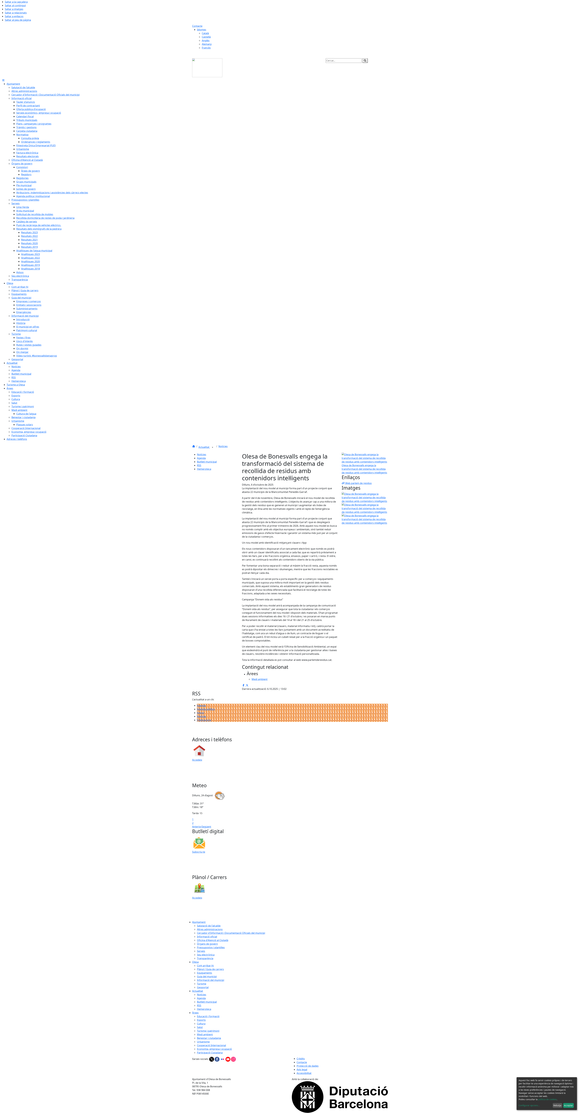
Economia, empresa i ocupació (214, 1049)
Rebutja (557, 1105)
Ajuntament (199, 922)
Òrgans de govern (207, 943)
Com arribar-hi (205, 965)
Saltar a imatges (14, 9)
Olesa (195, 962)
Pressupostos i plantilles (211, 947)
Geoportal (203, 987)
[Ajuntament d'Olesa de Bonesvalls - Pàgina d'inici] (207, 67)
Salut (200, 1027)
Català (205, 33)
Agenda (201, 458)
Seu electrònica (205, 954)
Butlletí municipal (207, 461)
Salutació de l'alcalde (209, 925)
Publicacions (204, 720)
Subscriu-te (198, 852)
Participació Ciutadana (210, 1052)
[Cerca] (365, 60)
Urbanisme (203, 1041)
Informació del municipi (210, 980)
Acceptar (568, 1105)
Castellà (206, 37)
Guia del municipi (207, 976)
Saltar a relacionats (16, 12)
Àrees (195, 1012)
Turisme (201, 983)
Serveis (201, 951)
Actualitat (204, 447)
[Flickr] (223, 1059)
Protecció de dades (308, 1066)
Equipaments (204, 972)
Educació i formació (208, 1016)
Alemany (207, 44)
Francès (206, 47)
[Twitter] (212, 1059)
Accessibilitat (304, 1073)
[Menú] (3, 80)
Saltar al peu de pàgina (18, 20)
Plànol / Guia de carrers (210, 969)
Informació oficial (207, 936)
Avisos (200, 712)
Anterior (197, 826)
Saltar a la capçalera (16, 1)
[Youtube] (228, 1059)
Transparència (205, 958)
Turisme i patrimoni (208, 1030)
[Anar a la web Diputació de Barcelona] (340, 1097)
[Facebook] (217, 1059)
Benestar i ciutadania (209, 1038)
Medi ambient (205, 1034)
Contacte (197, 26)
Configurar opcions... (529, 1105)
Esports (201, 1020)
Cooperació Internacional (211, 1045)
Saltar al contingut (15, 5)
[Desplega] (212, 447)
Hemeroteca (204, 469)
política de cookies (547, 1099)
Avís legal (302, 1069)
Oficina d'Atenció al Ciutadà (212, 940)
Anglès (205, 40)
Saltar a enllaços (14, 16)
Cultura (201, 1023)
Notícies (223, 446)
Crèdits (301, 1058)
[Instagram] (233, 1059)
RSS (199, 465)
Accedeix (197, 760)
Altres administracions (210, 929)
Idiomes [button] (201, 29)
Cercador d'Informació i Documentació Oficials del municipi (231, 933)
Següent (206, 826)
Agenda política (206, 709)
